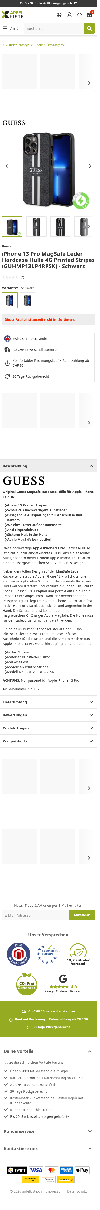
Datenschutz (77, 1191)
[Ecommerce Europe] (48, 954)
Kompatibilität (16, 741)
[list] (48, 83)
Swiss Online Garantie (30, 338)
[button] (10, 28)
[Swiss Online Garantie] (18, 954)
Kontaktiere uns (21, 1148)
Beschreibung (15, 466)
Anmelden (82, 915)
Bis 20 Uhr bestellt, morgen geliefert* (39, 1116)
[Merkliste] (79, 14)
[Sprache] (59, 15)
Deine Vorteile (18, 1051)
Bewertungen (15, 715)
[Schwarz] (9, 300)
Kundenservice (19, 1131)
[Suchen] (89, 28)
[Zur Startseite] (12, 14)
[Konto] (69, 14)
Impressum (54, 1191)
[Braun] (27, 300)
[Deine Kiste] (89, 14)
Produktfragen (16, 728)
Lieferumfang (15, 702)
